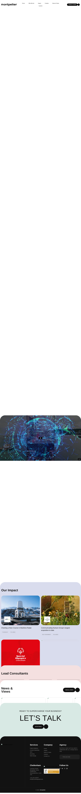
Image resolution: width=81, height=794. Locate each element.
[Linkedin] (67, 768)
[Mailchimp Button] (78, 757)
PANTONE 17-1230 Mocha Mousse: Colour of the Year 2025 (63, 677)
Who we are (31, 3)
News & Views (55, 3)
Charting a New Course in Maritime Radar (16, 166)
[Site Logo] (9, 4)
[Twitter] (62, 768)
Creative (47, 3)
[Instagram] (64, 768)
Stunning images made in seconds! (21, 675)
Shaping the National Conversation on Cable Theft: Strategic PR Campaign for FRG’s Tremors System (55, 257)
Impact (39, 3)
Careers (40, 5)
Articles (11, 672)
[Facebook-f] (60, 768)
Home (23, 3)
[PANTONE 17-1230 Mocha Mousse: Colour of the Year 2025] (60, 655)
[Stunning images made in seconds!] (23, 655)
